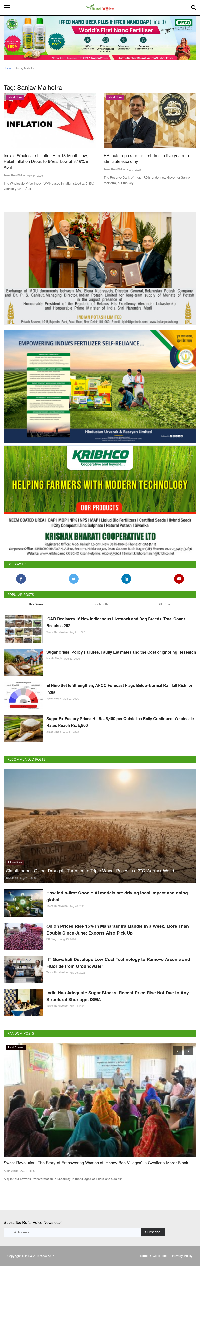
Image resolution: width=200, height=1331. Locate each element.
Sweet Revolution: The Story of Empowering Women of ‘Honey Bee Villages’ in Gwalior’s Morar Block (96, 1162)
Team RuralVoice (14, 175)
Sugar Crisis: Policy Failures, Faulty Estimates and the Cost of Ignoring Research (121, 652)
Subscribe (152, 1232)
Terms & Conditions (154, 1255)
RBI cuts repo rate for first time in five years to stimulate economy (146, 158)
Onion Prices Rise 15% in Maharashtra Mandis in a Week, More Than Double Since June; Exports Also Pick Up (117, 929)
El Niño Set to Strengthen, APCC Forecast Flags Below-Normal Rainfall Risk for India (119, 688)
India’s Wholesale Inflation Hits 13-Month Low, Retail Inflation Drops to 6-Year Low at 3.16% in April (46, 161)
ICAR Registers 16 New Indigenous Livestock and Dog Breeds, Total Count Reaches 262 (115, 622)
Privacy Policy (182, 1255)
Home (7, 68)
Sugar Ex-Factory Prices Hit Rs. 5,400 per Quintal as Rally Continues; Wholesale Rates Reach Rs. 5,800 (120, 722)
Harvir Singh (54, 658)
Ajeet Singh (53, 698)
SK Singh (12, 878)
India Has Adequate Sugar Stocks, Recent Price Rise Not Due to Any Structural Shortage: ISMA (117, 995)
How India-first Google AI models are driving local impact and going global (117, 896)
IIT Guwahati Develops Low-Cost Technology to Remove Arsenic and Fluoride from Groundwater (118, 962)
